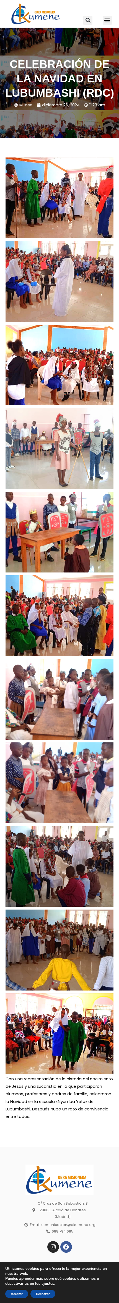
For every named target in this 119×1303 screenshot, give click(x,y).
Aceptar (17, 1294)
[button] (87, 20)
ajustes (48, 1283)
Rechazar (43, 1294)
